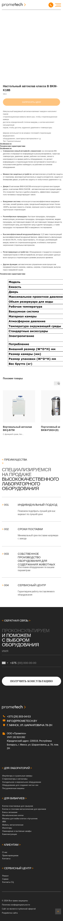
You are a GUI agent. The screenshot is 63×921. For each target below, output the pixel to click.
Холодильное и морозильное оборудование (21, 782)
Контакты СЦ (8, 882)
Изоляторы (7, 828)
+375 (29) (13, 716)
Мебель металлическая (12, 825)
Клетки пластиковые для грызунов (17, 806)
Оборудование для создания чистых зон (20, 785)
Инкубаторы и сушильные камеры (17, 776)
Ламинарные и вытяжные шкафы (16, 831)
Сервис (5, 879)
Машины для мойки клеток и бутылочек (20, 818)
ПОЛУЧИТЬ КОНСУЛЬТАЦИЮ (31, 681)
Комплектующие (9, 834)
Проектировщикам (10, 855)
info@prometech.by (22, 720)
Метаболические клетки (12, 815)
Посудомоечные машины (13, 788)
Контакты (6, 858)
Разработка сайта (10, 913)
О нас (4, 852)
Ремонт (5, 876)
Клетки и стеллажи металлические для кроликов (24, 809)
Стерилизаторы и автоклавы (14, 779)
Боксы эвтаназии (9, 812)
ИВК (4, 822)
